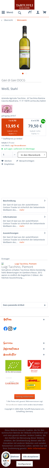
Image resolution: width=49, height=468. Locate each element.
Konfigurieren (24, 464)
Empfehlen (9, 164)
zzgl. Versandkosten (18, 145)
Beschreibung (9, 200)
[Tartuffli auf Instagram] (10, 332)
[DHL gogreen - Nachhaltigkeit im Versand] (34, 383)
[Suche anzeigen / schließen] (19, 13)
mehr (21, 210)
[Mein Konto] (38, 12)
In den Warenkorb (30, 155)
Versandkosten (12, 404)
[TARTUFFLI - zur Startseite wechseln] (24, 5)
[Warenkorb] (44, 12)
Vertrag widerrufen (24, 396)
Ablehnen (14, 456)
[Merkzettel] (31, 12)
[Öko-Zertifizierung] (14, 367)
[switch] (6, 464)
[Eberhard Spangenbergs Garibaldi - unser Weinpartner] (18, 383)
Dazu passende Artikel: (13, 305)
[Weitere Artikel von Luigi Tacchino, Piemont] (24, 263)
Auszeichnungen (10, 233)
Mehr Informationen (37, 448)
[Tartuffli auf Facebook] (6, 332)
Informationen (10, 217)
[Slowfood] (34, 367)
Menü (10, 12)
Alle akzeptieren (30, 456)
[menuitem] (7, 12)
